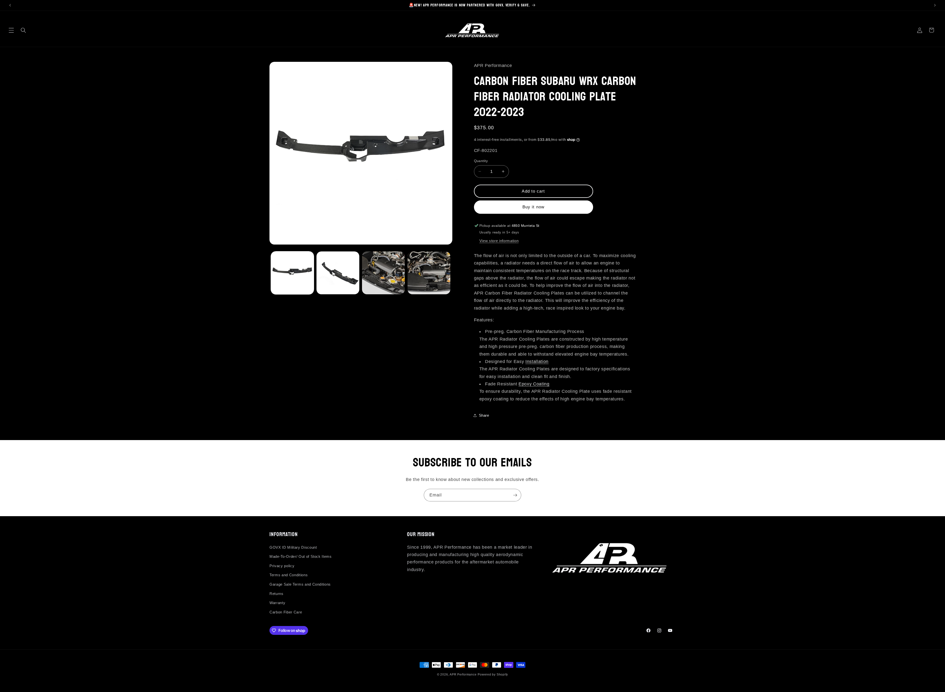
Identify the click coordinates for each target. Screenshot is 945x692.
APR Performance (463, 674)
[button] (11, 30)
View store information (499, 240)
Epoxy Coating (534, 383)
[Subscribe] (515, 495)
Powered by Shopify (493, 674)
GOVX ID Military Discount (293, 547)
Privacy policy (281, 566)
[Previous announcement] (10, 5)
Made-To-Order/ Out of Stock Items (300, 556)
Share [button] (484, 415)
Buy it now (533, 207)
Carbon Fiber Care (285, 612)
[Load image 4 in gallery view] (429, 272)
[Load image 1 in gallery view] (292, 272)
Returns (276, 594)
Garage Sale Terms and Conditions (300, 584)
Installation (537, 361)
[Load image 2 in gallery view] (337, 272)
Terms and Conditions (288, 575)
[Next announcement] (934, 5)
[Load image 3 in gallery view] (383, 272)
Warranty (277, 603)
